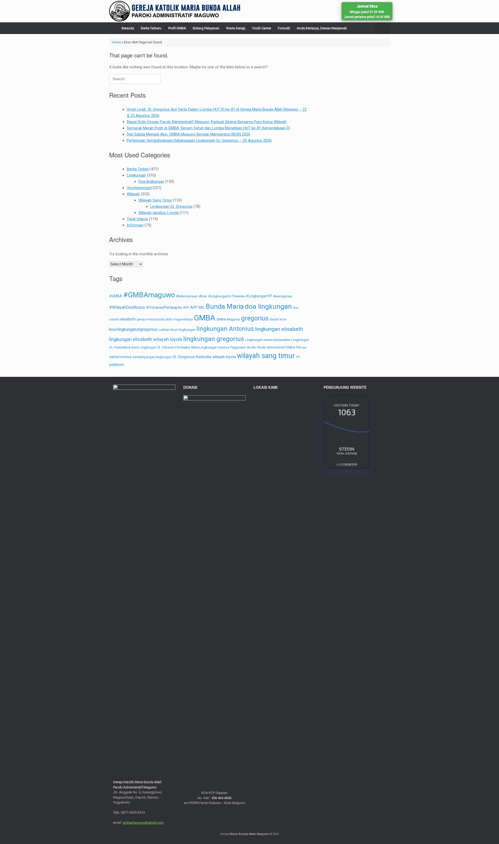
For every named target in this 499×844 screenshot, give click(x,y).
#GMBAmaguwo (149, 295)
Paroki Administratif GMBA (276, 347)
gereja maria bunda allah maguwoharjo (165, 319)
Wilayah (133, 194)
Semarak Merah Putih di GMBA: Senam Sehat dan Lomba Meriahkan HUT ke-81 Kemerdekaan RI (208, 128)
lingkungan (187, 330)
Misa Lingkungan (204, 347)
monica (223, 347)
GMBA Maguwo (228, 319)
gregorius (255, 318)
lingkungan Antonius (225, 328)
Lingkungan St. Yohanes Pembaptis (165, 347)
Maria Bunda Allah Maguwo (249, 834)
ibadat (274, 319)
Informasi (135, 225)
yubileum (116, 364)
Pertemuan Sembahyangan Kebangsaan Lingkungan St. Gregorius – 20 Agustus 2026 (199, 140)
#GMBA (115, 296)
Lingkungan (136, 175)
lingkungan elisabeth (279, 329)
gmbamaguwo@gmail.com (143, 823)
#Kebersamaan (187, 296)
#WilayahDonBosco (127, 307)
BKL (202, 307)
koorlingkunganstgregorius (133, 329)
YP (298, 357)
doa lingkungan (268, 306)
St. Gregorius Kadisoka (192, 356)
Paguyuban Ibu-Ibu (243, 347)
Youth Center (261, 28)
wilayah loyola (224, 356)
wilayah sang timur (266, 356)
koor (283, 319)
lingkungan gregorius (213, 339)
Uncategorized (139, 187)
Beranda (128, 28)
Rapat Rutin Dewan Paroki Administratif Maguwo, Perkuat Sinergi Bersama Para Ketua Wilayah (207, 121)
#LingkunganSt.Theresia (226, 296)
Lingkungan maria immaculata (267, 340)
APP (194, 307)
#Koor (203, 296)
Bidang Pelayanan (206, 28)
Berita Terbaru (151, 28)
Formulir (284, 28)
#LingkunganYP (259, 296)
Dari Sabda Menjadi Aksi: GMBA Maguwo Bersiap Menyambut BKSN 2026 (188, 134)
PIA (298, 347)
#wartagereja (282, 296)
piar (304, 347)
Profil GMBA (177, 28)
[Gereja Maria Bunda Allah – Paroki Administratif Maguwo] (174, 11)
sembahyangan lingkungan (152, 357)
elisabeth (128, 319)
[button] (382, 28)
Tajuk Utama (137, 219)
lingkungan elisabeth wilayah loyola (145, 339)
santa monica (120, 357)
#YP (186, 308)
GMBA (204, 317)
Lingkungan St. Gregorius (171, 206)
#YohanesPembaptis (164, 307)
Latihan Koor (168, 330)
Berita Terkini (138, 169)
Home (116, 42)
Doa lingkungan (151, 181)
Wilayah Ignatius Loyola (159, 212)
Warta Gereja (235, 28)
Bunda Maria (225, 306)
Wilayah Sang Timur (155, 200)
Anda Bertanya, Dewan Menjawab (322, 28)
